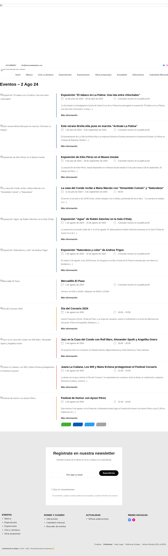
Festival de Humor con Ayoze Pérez (83, 398)
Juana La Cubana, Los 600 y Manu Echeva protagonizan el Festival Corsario (109, 366)
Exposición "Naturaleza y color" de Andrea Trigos (92, 250)
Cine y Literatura (12, 530)
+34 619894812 (10, 65)
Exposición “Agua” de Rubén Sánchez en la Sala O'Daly (96, 219)
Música (7, 519)
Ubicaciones (52, 519)
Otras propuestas (12, 534)
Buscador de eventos (56, 526)
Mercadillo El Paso (73, 280)
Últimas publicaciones (98, 519)
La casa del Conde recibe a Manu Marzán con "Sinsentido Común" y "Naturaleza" (112, 188)
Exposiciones (10, 526)
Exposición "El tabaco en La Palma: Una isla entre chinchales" (100, 94)
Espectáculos (10, 522)
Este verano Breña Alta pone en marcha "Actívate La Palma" (99, 126)
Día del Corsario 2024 (74, 308)
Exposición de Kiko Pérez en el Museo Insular (90, 157)
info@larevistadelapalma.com (31, 65)
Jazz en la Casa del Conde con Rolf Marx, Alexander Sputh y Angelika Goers (109, 339)
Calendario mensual (55, 522)
